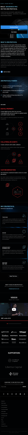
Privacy (2, 426)
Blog (2, 419)
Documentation (4, 407)
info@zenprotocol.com (14, 288)
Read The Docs (13, 276)
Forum (2, 421)
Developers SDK (4, 413)
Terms (6, 426)
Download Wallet (14, 27)
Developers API (4, 415)
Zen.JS (2, 417)
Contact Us (3, 424)
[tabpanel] (14, 312)
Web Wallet (14, 32)
